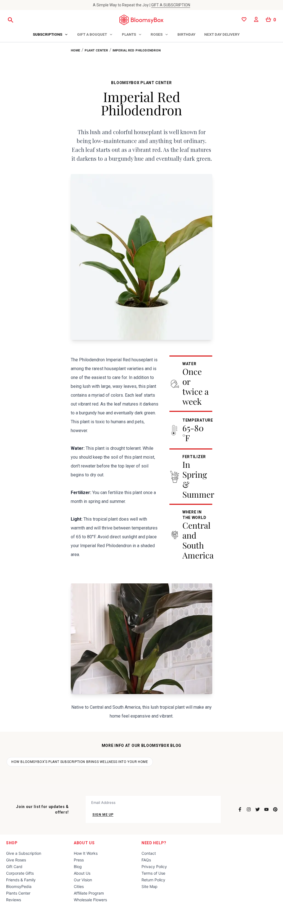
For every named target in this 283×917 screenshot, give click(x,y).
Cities (79, 886)
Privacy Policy (154, 866)
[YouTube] (266, 809)
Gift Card (14, 866)
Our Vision (83, 879)
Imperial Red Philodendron (136, 50)
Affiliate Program (89, 893)
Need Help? (154, 843)
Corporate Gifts (20, 873)
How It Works (86, 853)
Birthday (186, 34)
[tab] (50, 35)
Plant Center (96, 50)
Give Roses (16, 860)
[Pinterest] (275, 809)
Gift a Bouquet (92, 34)
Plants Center (18, 893)
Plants (129, 34)
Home (75, 50)
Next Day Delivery (222, 34)
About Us (84, 843)
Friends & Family (21, 879)
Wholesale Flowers (90, 899)
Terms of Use (153, 873)
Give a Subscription (23, 853)
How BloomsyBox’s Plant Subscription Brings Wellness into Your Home (79, 762)
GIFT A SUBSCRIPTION (170, 5)
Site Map (150, 886)
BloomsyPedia (19, 886)
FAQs (146, 860)
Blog (78, 866)
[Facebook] (240, 809)
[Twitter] (257, 809)
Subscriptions (47, 34)
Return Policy (153, 879)
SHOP (12, 843)
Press (79, 860)
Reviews (13, 899)
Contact (149, 853)
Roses (157, 34)
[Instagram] (249, 809)
